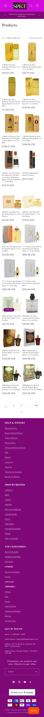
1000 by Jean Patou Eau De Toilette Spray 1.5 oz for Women (31, 214)
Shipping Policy (11, 428)
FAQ (6, 452)
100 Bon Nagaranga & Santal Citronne (30, 174)
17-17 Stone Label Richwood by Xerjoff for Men (31, 283)
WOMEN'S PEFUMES (13, 557)
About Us (8, 467)
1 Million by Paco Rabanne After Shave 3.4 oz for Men (11, 67)
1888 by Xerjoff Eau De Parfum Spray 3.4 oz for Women (11, 353)
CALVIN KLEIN (11, 514)
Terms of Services (11, 438)
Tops (6, 597)
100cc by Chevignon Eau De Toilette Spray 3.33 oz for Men (11, 249)
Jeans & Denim (10, 606)
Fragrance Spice (16, 710)
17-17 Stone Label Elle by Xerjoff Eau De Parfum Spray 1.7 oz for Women (32, 249)
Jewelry (8, 577)
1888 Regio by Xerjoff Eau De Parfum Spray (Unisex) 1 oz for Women (11, 387)
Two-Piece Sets (10, 621)
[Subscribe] (36, 671)
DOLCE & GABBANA (13, 509)
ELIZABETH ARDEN (12, 529)
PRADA (8, 534)
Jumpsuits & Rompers (13, 611)
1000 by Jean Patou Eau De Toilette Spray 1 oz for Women (11, 214)
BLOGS (7, 457)
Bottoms (8, 616)
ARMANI (8, 505)
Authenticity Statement (13, 472)
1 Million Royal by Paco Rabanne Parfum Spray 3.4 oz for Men (32, 138)
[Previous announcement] (4, 15)
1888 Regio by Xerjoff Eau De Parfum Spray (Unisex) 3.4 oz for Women (32, 387)
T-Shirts (8, 592)
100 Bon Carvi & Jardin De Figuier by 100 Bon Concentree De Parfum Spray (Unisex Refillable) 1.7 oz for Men (11, 177)
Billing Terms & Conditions (15, 448)
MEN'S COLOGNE (11, 552)
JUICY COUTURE (11, 538)
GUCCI (7, 519)
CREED (8, 500)
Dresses (7, 601)
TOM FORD (9, 524)
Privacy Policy (10, 443)
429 (36, 405)
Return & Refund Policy (14, 433)
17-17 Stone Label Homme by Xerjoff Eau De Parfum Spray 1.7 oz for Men (12, 283)
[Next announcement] (39, 15)
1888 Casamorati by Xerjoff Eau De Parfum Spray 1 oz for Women (30, 353)
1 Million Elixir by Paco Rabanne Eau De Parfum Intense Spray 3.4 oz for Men (11, 139)
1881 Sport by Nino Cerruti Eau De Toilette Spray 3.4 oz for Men (30, 318)
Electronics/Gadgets (12, 572)
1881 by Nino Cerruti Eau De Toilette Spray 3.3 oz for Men (11, 318)
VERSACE (9, 490)
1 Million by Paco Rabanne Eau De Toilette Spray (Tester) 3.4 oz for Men (11, 103)
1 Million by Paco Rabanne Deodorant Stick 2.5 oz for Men (31, 67)
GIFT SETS (9, 562)
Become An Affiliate (12, 477)
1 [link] (6, 405)
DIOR (7, 495)
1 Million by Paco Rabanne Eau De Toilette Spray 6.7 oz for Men (31, 102)
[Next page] (22, 412)
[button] (6, 6)
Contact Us (9, 462)
